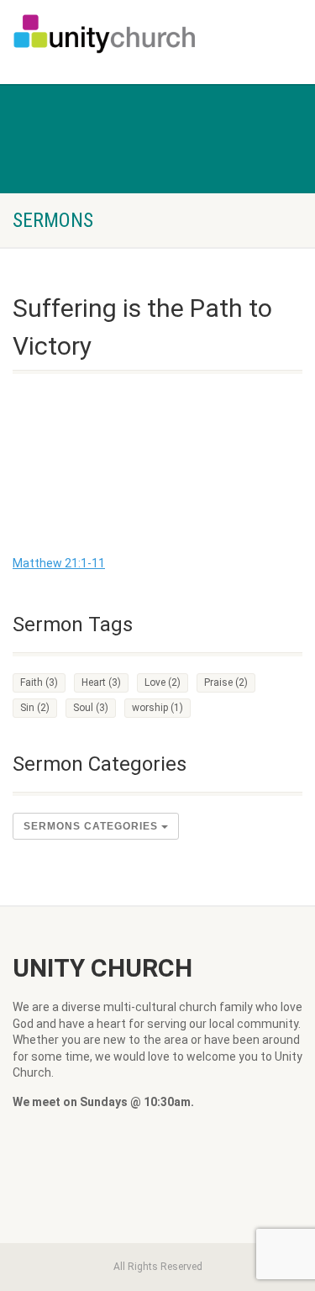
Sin (35, 708)
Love (162, 682)
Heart (101, 682)
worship (157, 708)
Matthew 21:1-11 (59, 563)
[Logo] (105, 34)
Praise (226, 682)
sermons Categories (92, 826)
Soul (90, 708)
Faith (39, 682)
